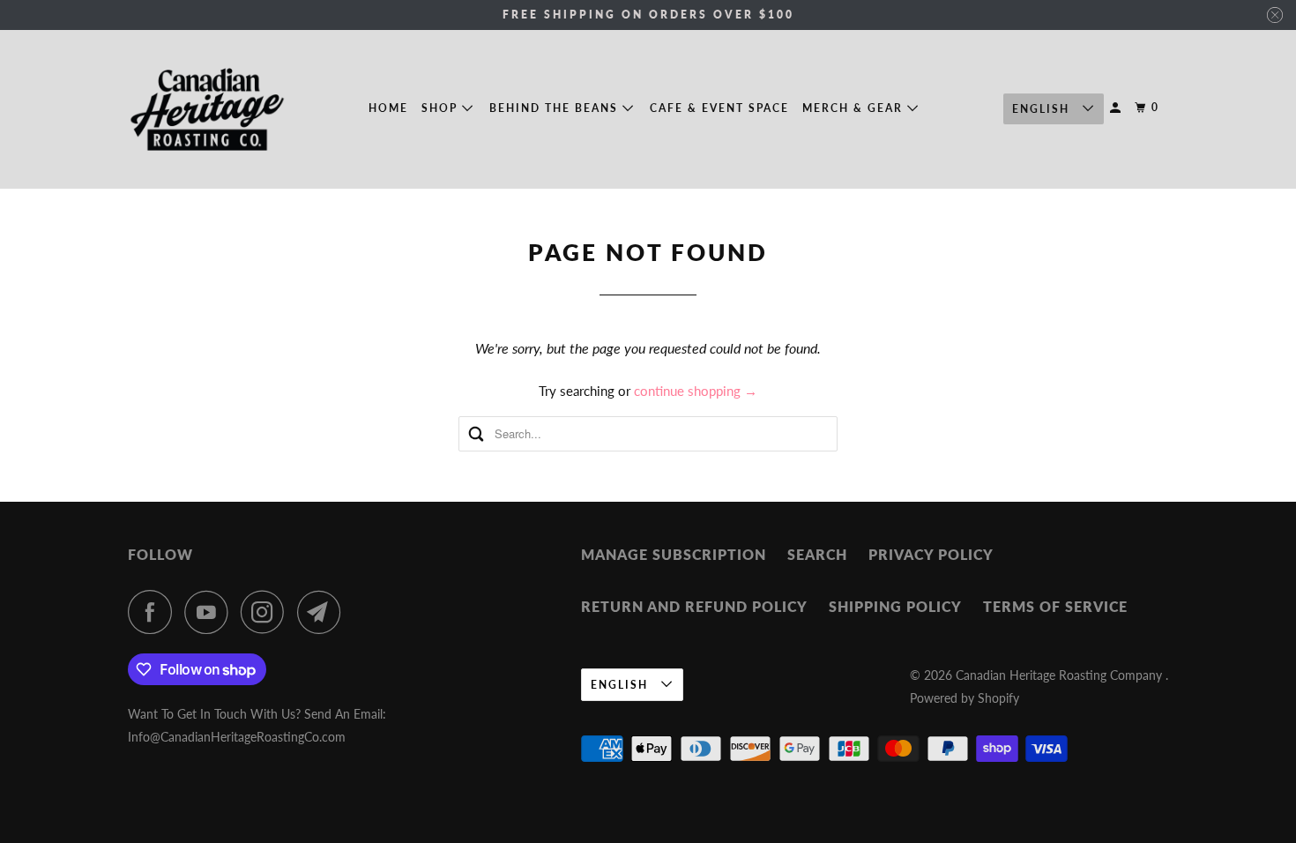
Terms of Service (1055, 606)
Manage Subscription (673, 554)
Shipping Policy (895, 606)
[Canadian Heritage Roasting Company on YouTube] (210, 612)
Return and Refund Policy (694, 606)
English (1043, 109)
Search (817, 554)
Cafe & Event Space (719, 108)
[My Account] (1117, 108)
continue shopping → (695, 391)
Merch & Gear (854, 108)
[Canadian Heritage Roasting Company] (207, 109)
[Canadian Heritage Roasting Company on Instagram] (267, 612)
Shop (441, 108)
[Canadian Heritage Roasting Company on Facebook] (154, 612)
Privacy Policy (931, 554)
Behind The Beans (555, 108)
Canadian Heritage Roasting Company (1061, 675)
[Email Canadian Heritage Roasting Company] (323, 612)
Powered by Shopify (964, 697)
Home (388, 108)
